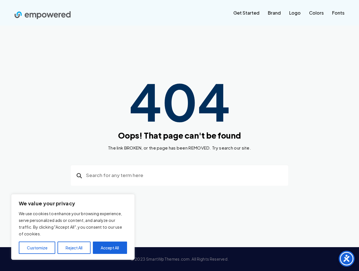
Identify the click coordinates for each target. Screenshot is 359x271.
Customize (37, 247)
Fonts (338, 13)
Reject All (74, 247)
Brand (274, 13)
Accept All (110, 247)
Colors (316, 13)
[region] (73, 227)
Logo (295, 13)
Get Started (246, 13)
